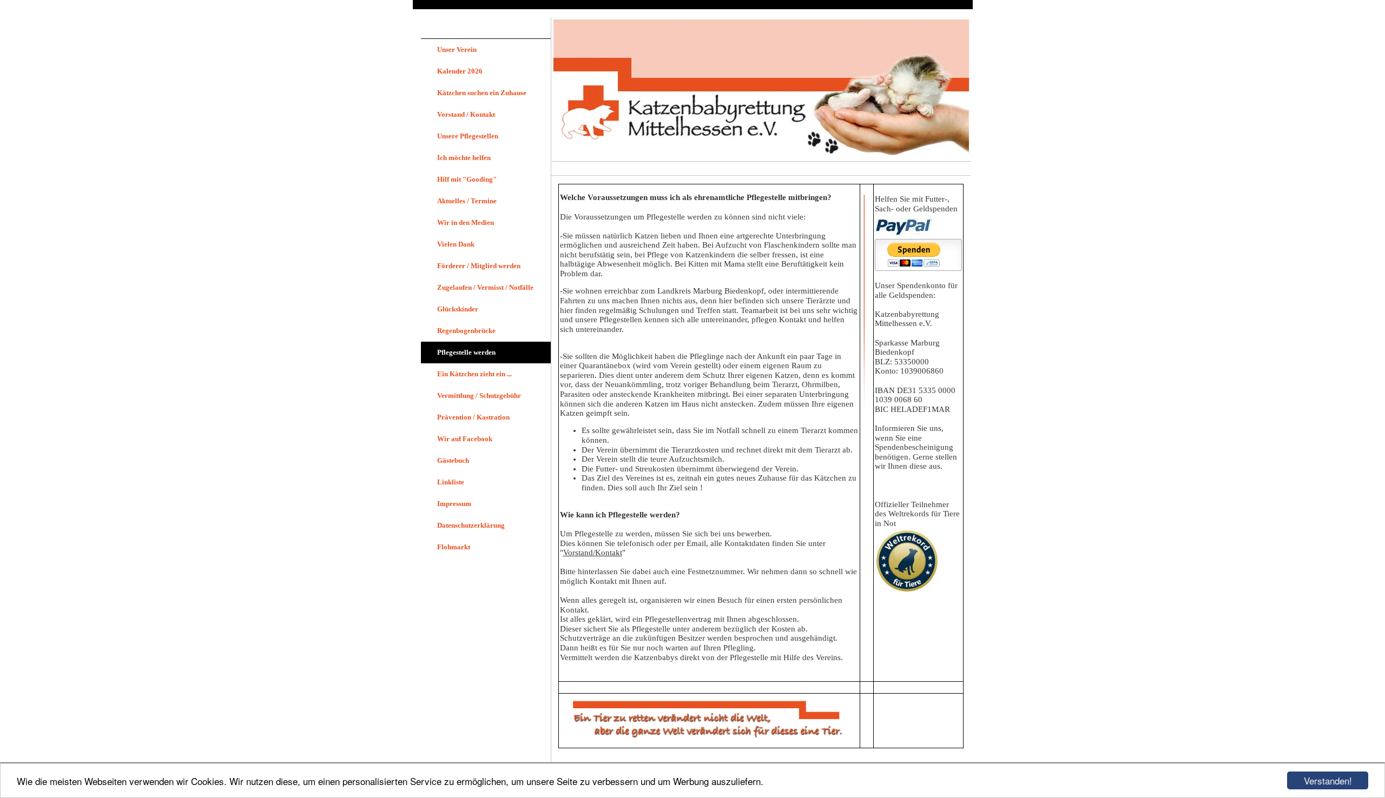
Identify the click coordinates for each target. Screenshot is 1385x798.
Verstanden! (1328, 780)
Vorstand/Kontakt (592, 552)
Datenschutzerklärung (471, 525)
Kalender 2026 (460, 71)
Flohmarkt (453, 547)
